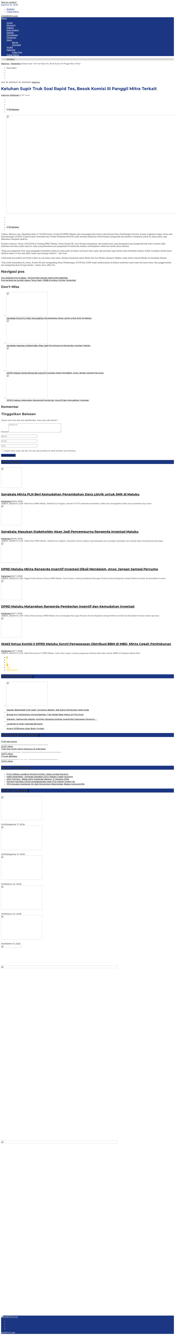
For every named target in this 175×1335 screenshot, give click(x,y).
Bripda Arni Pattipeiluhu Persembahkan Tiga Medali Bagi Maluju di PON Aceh (45, 714)
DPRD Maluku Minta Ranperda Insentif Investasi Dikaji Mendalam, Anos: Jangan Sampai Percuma (55, 373)
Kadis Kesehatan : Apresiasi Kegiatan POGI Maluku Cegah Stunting (40, 776)
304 (8, 667)
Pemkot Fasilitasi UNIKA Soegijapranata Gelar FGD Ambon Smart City (41, 781)
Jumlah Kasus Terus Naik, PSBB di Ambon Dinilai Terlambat (38, 280)
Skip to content (9, 2)
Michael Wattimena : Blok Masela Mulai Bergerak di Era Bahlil (31, 881)
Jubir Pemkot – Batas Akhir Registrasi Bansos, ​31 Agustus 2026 (38, 779)
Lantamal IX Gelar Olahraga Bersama (25, 724)
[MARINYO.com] (9, 16)
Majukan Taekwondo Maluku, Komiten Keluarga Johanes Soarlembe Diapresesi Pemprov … (52, 719)
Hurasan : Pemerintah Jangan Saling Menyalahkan (34, 278)
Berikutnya (12, 670)
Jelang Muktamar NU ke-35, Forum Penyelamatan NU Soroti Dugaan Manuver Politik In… (45, 852)
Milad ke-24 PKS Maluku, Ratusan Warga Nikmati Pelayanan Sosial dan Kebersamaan (43, 941)
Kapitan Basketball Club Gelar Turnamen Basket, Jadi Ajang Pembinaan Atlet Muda (48, 710)
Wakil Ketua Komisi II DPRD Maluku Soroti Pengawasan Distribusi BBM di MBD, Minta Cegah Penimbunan (86, 644)
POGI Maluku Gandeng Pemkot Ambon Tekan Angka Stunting (37, 774)
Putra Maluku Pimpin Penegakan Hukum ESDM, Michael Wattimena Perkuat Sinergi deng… (46, 911)
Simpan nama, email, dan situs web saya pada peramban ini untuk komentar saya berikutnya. (40, 451)
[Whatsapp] (13, 109)
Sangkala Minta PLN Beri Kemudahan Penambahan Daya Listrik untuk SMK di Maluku (49, 318)
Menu (4, 18)
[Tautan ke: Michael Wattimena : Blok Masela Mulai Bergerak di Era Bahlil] (21, 879)
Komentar (5, 432)
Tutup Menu (13, 11)
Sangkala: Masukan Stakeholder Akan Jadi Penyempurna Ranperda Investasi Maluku (48, 345)
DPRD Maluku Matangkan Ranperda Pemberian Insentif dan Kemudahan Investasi (48, 400)
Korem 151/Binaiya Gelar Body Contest (25, 728)
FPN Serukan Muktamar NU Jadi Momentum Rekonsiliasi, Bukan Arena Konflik (45, 784)
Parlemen (15, 95)
